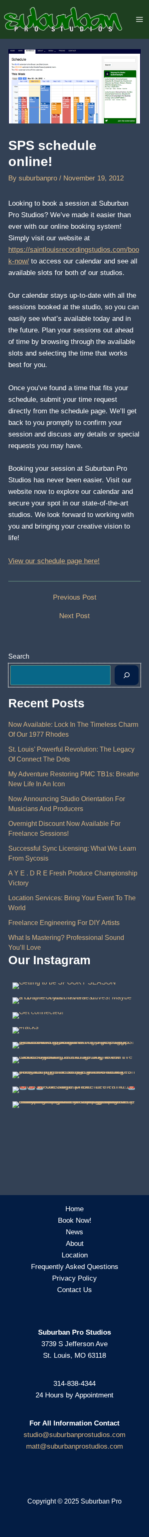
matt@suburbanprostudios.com (74, 1446)
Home (74, 1209)
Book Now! (74, 1220)
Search (18, 656)
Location (75, 1255)
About (75, 1244)
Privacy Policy (74, 1278)
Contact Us (74, 1290)
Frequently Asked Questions (74, 1267)
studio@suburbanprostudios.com (74, 1435)
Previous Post (74, 597)
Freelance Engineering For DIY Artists (64, 922)
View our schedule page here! (54, 561)
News (74, 1232)
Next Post (74, 615)
